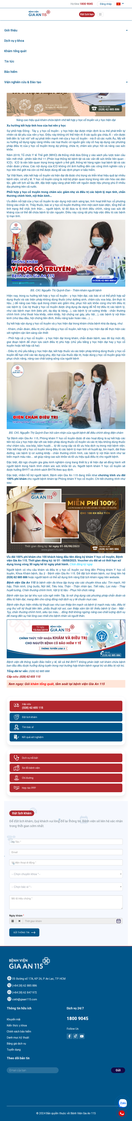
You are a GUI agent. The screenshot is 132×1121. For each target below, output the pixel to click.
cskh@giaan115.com (24, 999)
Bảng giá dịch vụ (16, 1043)
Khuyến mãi (13, 1019)
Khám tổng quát (15, 51)
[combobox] (66, 874)
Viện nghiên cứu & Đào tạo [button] (22, 82)
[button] (120, 4)
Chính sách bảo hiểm (19, 1031)
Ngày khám (15, 915)
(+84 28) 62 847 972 (24, 992)
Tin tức (9, 61)
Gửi (118, 1070)
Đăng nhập (106, 4)
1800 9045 (77, 1018)
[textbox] (66, 874)
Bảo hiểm (10, 72)
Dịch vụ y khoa (14, 40)
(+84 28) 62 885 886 (24, 985)
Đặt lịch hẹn (87, 14)
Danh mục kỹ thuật (18, 1037)
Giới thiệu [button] (10, 30)
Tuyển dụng (14, 1049)
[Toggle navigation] (100, 14)
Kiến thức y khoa (17, 1025)
